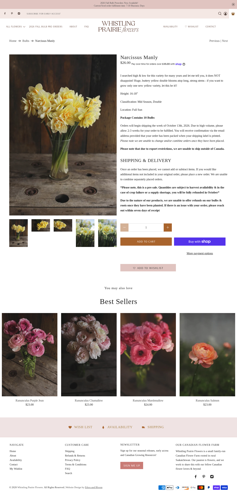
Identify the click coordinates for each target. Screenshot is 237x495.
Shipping (69, 451)
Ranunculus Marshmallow (148, 400)
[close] (233, 4)
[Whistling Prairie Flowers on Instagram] (21, 14)
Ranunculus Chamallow (89, 400)
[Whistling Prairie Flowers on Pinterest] (14, 14)
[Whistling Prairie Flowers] (118, 26)
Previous (214, 40)
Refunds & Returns (75, 455)
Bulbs (25, 40)
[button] (148, 267)
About (73, 26)
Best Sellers (118, 301)
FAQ (86, 26)
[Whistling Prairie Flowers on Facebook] (7, 14)
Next (225, 40)
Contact (14, 464)
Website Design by (84, 487)
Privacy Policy (72, 460)
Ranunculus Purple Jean (30, 400)
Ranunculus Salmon (207, 400)
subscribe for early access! (44, 13)
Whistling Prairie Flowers (30, 487)
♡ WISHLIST (191, 26)
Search (68, 473)
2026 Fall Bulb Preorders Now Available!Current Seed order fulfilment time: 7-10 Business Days (119, 4)
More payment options (200, 253)
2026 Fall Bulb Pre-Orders (45, 26)
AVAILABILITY (170, 26)
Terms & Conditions (75, 464)
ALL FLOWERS (14, 26)
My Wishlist (16, 468)
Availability (16, 460)
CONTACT (211, 26)
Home (12, 40)
